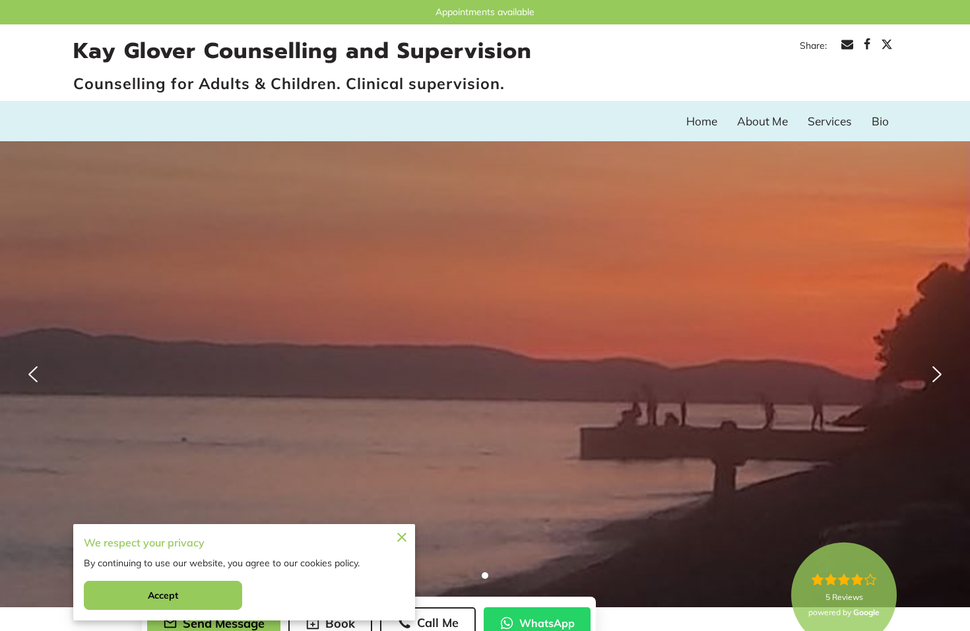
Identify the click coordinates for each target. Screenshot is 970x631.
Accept (163, 595)
